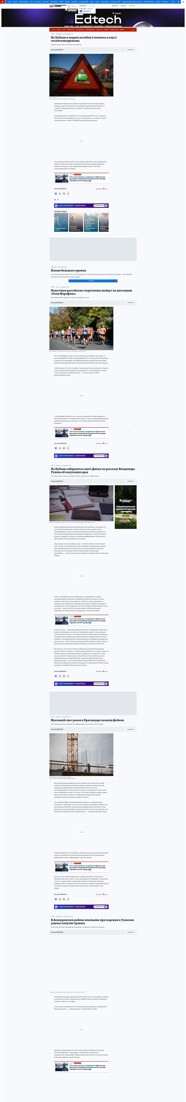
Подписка (132, 5)
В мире (61, 1)
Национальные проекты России (132, 1)
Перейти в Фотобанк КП (69, 99)
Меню (2, 2)
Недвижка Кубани (89, 29)
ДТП (58, 199)
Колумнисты (105, 1)
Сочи (31, 1)
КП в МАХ (122, 29)
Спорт (97, 1)
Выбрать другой (87, 11)
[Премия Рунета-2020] (71, 6)
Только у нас (99, 29)
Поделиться (131, 49)
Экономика (54, 1)
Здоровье (74, 1)
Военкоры (106, 29)
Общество (45, 1)
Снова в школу (70, 29)
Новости (59, 29)
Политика (38, 1)
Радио (116, 5)
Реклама (123, 5)
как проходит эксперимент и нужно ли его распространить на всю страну (87, 179)
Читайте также (59, 877)
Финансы (165, 1)
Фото (9, 1)
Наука (92, 1)
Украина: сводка (114, 29)
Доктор (158, 1)
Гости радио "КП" (79, 29)
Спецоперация (23, 1)
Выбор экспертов (149, 1)
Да (81, 11)
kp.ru (106, 189)
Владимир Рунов (59, 630)
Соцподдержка (83, 1)
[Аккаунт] (183, 2)
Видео (15, 1)
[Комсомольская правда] (57, 5)
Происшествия (115, 1)
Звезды (67, 1)
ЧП (57, 1088)
